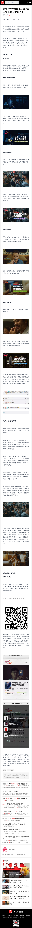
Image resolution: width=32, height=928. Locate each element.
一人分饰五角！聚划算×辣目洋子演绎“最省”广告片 (15, 837)
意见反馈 (10, 915)
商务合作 (28, 915)
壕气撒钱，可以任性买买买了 (12, 804)
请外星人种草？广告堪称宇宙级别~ (15, 784)
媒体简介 (4, 915)
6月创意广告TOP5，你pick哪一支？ (12, 791)
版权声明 (16, 915)
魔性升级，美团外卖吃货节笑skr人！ (12, 829)
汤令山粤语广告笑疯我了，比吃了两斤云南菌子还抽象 (19, 881)
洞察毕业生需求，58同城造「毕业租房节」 (14, 824)
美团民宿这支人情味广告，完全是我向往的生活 (19, 892)
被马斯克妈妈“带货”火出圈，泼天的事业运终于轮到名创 (19, 886)
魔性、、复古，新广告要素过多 (14, 798)
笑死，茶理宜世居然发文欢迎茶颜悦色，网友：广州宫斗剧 (19, 897)
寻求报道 (22, 915)
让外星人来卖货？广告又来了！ (13, 811)
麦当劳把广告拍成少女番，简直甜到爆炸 (19, 903)
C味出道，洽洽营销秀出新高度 (13, 818)
